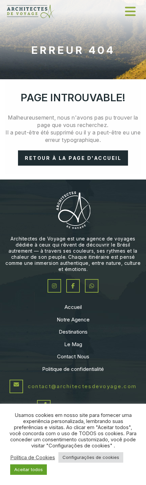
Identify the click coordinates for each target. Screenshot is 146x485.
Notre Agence (73, 319)
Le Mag (73, 344)
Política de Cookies (32, 458)
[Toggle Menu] (130, 11)
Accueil (73, 307)
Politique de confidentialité (73, 369)
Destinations (73, 332)
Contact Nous (73, 356)
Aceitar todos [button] (28, 469)
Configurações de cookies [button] (90, 457)
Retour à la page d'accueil (73, 158)
